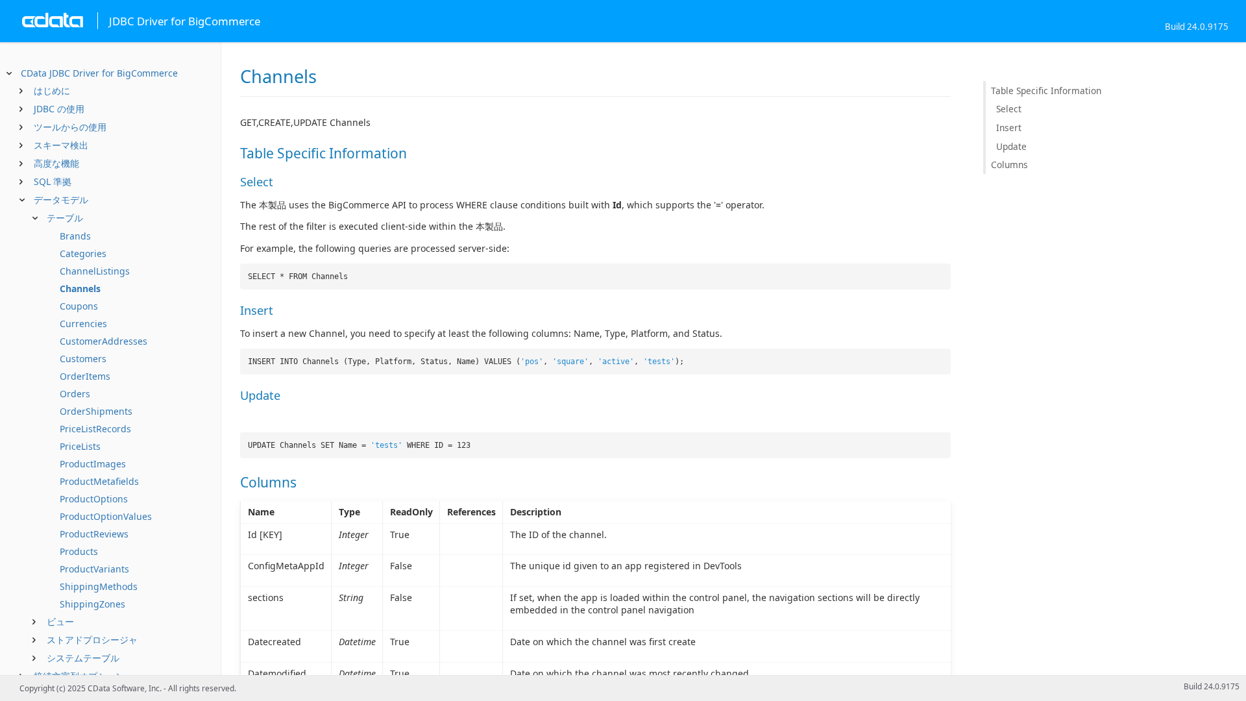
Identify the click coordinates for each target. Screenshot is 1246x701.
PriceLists (80, 446)
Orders (75, 393)
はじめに (52, 90)
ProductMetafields (99, 481)
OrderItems (85, 376)
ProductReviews (94, 534)
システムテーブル (83, 658)
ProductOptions (94, 499)
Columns (1009, 164)
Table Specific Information (1046, 90)
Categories (83, 253)
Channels (80, 288)
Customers (83, 358)
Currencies (83, 323)
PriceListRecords (95, 429)
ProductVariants (94, 569)
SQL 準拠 (52, 181)
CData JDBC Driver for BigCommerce (99, 73)
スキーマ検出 (61, 145)
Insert (1008, 127)
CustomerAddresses (103, 341)
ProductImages (93, 464)
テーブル (65, 218)
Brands (75, 236)
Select (1008, 109)
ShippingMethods (99, 586)
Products (79, 551)
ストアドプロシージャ (92, 639)
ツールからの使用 (70, 127)
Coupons (79, 306)
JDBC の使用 (59, 109)
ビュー (60, 621)
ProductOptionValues (106, 516)
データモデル (61, 199)
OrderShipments (96, 411)
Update (1011, 146)
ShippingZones (92, 604)
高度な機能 (56, 163)
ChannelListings (95, 271)
